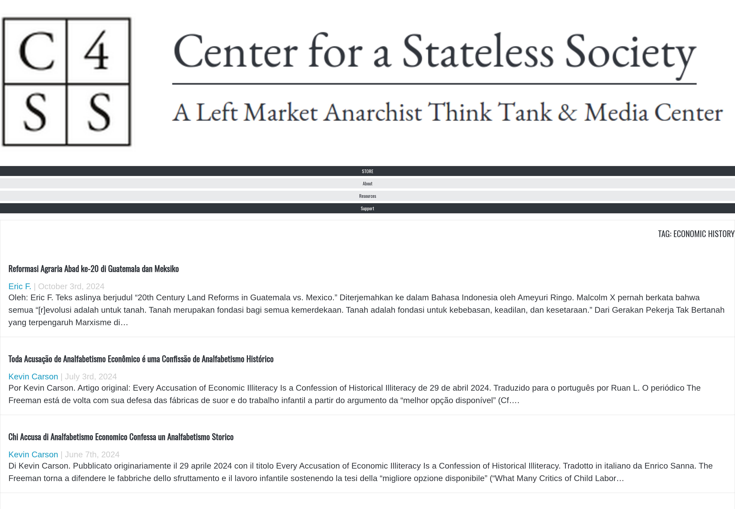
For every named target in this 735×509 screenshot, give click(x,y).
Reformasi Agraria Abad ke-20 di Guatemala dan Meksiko (93, 268)
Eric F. (19, 286)
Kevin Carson (33, 376)
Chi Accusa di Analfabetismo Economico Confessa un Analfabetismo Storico (121, 436)
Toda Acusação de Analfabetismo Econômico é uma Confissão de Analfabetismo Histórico (141, 358)
